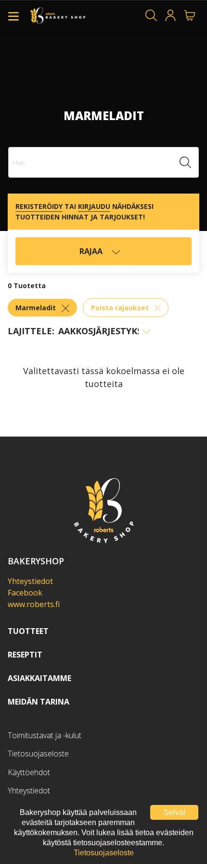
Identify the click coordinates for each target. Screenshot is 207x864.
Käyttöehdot (29, 772)
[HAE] (151, 15)
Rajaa (91, 251)
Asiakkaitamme (39, 678)
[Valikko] (13, 15)
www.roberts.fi (34, 604)
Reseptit (25, 654)
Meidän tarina (38, 701)
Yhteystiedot (30, 581)
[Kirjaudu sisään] (170, 15)
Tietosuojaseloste (38, 753)
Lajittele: (31, 331)
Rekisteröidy (39, 206)
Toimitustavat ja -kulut (44, 735)
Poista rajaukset (121, 307)
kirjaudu (94, 206)
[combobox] (103, 162)
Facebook (25, 592)
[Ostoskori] (189, 15)
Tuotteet (28, 631)
